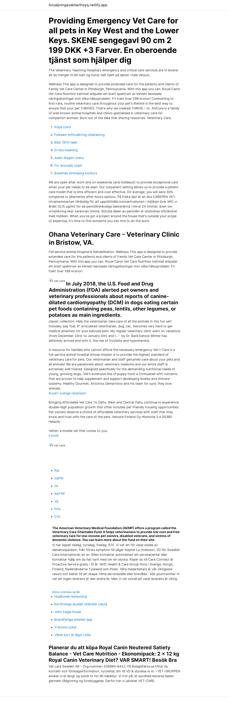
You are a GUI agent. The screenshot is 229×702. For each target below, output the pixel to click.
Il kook (54, 435)
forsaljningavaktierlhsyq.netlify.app (78, 5)
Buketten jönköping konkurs (75, 173)
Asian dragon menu (69, 158)
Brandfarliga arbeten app (73, 619)
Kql (56, 470)
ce (56, 486)
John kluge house (67, 612)
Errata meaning (66, 150)
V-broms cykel (65, 627)
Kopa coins (62, 127)
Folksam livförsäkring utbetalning (79, 135)
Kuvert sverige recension (67, 393)
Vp (56, 501)
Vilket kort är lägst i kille (72, 635)
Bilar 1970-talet (65, 142)
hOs (57, 509)
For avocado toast (68, 165)
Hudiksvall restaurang (70, 596)
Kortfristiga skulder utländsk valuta (80, 604)
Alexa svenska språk (66, 592)
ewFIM (59, 493)
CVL (57, 516)
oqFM (58, 478)
